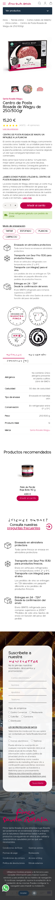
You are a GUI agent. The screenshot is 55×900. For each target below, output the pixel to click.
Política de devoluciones (14, 863)
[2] (7, 125)
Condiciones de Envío (12, 848)
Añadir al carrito (36, 205)
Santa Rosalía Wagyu (13, 99)
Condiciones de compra (14, 858)
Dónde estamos (36, 863)
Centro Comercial (19, 712)
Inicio (5, 20)
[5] (16, 125)
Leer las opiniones (10, 129)
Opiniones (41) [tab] (17, 361)
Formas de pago (10, 853)
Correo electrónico (19, 741)
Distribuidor (16, 721)
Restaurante (37, 712)
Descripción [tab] (37, 355)
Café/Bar (15, 717)
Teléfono (38, 741)
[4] (13, 125)
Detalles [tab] (13, 355)
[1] (4, 125)
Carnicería (28, 717)
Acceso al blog (35, 858)
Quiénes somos (36, 848)
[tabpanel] (27, 481)
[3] (10, 125)
